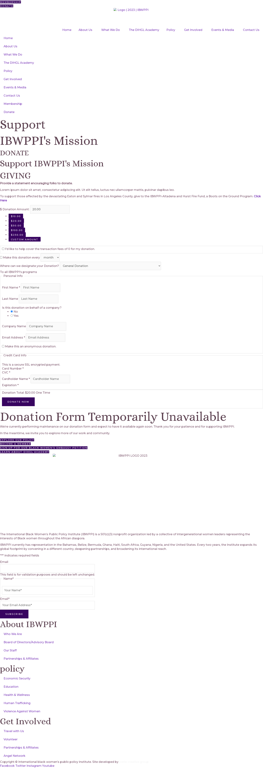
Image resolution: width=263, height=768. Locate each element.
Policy (170, 30)
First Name (11, 287)
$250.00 (17, 234)
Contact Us (251, 30)
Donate (9, 112)
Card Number (13, 368)
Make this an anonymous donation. (30, 346)
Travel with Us (14, 731)
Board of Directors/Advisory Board (29, 642)
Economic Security (17, 678)
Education (11, 686)
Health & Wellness (17, 695)
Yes (16, 315)
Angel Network (14, 755)
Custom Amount (24, 239)
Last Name (10, 298)
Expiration (10, 385)
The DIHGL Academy (144, 30)
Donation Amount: (16, 209)
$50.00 (16, 225)
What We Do (110, 30)
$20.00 (16, 220)
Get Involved (193, 30)
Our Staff (10, 650)
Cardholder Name (16, 379)
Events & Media (222, 30)
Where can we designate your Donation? (30, 266)
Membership (13, 104)
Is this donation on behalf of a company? (32, 307)
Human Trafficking (17, 703)
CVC (6, 372)
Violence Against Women (22, 711)
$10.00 (16, 216)
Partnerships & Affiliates (21, 658)
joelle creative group (134, 762)
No (16, 311)
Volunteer (11, 739)
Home (66, 30)
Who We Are (13, 634)
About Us (85, 30)
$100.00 (17, 230)
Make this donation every (22, 257)
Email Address (13, 337)
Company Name (14, 326)
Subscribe (14, 614)
